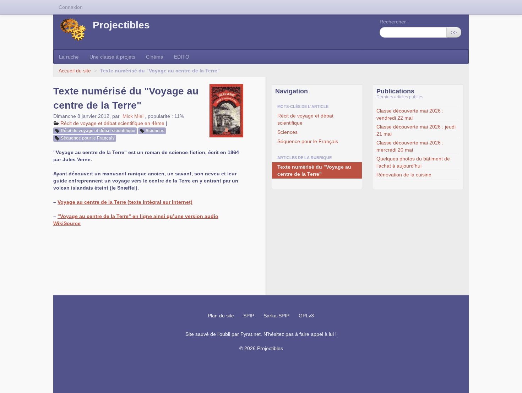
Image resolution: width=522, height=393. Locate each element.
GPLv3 (306, 315)
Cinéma (154, 57)
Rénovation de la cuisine (403, 175)
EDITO (181, 57)
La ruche (69, 57)
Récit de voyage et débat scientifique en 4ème (112, 123)
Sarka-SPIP (276, 315)
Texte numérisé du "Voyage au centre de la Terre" (314, 170)
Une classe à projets (112, 57)
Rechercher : (394, 21)
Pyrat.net (250, 334)
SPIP (248, 315)
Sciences (155, 130)
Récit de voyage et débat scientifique (98, 130)
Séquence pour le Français (88, 138)
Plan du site (221, 315)
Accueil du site (75, 70)
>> (454, 32)
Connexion (71, 7)
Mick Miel (133, 116)
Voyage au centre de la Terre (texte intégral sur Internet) (125, 202)
